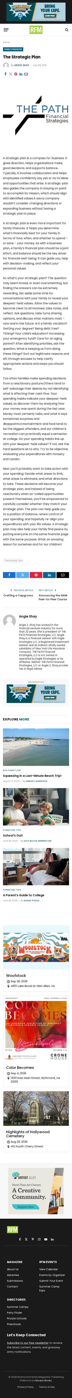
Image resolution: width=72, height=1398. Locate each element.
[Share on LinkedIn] (20, 74)
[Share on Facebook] (5, 74)
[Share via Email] (26, 74)
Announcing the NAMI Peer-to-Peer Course (53, 597)
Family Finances (13, 49)
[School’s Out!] (36, 806)
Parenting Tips (14, 560)
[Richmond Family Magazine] (36, 30)
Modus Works (43, 1380)
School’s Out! (13, 835)
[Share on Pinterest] (15, 74)
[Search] (66, 30)
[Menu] (6, 30)
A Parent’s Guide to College (23, 895)
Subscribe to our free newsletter (28, 1343)
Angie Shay (21, 65)
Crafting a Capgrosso (18, 595)
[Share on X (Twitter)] (10, 74)
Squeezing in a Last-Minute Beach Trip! (32, 776)
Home (6, 42)
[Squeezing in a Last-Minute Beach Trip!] (36, 747)
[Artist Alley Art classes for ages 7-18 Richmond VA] (36, 1191)
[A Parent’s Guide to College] (36, 866)
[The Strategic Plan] (36, 147)
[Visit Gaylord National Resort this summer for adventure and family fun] (36, 12)
